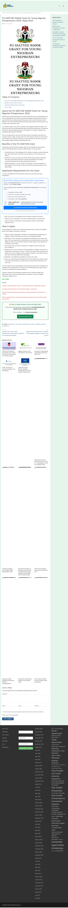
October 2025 (38, 741)
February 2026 (38, 728)
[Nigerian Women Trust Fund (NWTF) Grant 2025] (25, 346)
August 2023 (38, 821)
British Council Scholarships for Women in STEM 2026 (59, 28)
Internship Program (58, 823)
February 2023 (38, 839)
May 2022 (37, 867)
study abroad (59, 851)
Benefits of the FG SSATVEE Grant (13, 103)
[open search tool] (59, 6)
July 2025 (37, 750)
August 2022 (38, 858)
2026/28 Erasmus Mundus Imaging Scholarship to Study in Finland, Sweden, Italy (24, 370)
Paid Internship (55, 837)
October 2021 (38, 889)
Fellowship (55, 748)
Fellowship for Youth (58, 751)
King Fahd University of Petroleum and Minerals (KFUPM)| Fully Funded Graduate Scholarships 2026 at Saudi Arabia (24, 571)
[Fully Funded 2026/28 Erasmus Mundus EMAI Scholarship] (41, 627)
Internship (59, 816)
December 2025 (39, 735)
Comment (5, 693)
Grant (64, 814)
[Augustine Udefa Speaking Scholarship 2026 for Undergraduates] (9, 627)
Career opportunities (57, 741)
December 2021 (39, 882)
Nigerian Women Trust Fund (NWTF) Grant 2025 (25, 352)
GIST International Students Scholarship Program (58, 22)
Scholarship (61, 839)
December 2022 (39, 846)
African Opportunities (57, 732)
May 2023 (37, 830)
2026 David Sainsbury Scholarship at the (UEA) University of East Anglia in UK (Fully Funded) (9, 353)
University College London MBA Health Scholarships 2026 (7, 570)
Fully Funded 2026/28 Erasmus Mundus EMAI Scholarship (40, 680)
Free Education (62, 764)
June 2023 (37, 827)
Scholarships (5, 747)
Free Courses (5, 735)
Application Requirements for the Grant (15, 105)
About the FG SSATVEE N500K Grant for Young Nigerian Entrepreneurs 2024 (24, 100)
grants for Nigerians (36, 324)
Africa (53, 728)
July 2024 (37, 787)
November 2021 (39, 886)
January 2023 (38, 842)
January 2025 (38, 768)
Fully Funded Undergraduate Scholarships (56, 808)
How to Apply (8, 107)
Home (3, 12)
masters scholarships (57, 832)
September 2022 (39, 855)
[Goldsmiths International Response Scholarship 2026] (25, 627)
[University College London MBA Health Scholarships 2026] (9, 517)
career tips (55, 746)
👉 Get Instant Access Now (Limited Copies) (25, 207)
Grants (28, 324)
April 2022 (37, 870)
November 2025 (39, 738)
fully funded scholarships (58, 793)
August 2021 (38, 892)
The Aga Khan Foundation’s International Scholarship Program (59, 45)
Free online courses (56, 766)
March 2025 (38, 762)
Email (20, 705)
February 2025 (38, 765)
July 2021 (37, 895)
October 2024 (38, 778)
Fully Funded (18, 324)
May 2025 (37, 756)
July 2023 (37, 824)
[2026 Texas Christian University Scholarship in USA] (41, 517)
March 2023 (38, 836)
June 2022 (37, 864)
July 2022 (37, 861)
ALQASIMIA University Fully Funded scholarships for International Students (59, 33)
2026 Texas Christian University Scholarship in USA (41, 570)
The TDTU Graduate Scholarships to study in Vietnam (59, 39)
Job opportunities (57, 827)
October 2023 (38, 815)
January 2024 (38, 805)
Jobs (3, 744)
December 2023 (39, 809)
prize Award (55, 839)
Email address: (22, 741)
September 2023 (39, 818)
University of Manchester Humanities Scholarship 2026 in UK (41, 353)
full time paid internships (57, 768)
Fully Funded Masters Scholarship (58, 784)
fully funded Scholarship (57, 789)
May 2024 (37, 793)
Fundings (10, 23)
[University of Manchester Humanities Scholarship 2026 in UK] (41, 346)
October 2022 (38, 852)
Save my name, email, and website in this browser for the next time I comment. (23, 711)
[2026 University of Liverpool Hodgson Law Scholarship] (9, 362)
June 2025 (37, 753)
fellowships (55, 763)
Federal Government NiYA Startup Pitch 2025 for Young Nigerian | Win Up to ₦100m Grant (41, 462)
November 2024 (39, 775)
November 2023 (39, 812)
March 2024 (38, 799)
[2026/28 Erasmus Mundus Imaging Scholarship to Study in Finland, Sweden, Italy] (25, 362)
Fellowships (5, 731)
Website (37, 705)
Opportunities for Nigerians (56, 834)
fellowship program (55, 759)
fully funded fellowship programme (56, 776)
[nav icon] (63, 6)
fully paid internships (57, 812)
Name (4, 705)
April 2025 (37, 759)
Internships (5, 741)
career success (55, 744)
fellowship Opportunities (56, 754)
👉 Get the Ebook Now (25, 316)
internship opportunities (56, 820)
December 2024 (39, 772)
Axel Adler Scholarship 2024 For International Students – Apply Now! (19, 289)
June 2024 (37, 790)
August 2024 (38, 784)
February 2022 (38, 876)
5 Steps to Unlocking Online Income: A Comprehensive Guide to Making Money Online (23, 285)
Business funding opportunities (56, 736)
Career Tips (5, 728)
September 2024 (39, 781)
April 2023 (37, 833)
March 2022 (38, 873)
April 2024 (37, 796)
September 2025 (39, 744)
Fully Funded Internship (58, 781)
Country (21, 735)
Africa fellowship (59, 728)
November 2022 (39, 849)
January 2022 (38, 879)
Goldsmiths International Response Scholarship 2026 (24, 680)
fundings (24, 324)
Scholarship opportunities (58, 843)
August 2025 (38, 747)
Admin (4, 23)
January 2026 (38, 731)
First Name (21, 729)
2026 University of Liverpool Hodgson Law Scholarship (8, 369)
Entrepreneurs (11, 324)
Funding (54, 814)
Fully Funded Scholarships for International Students (58, 799)
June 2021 (37, 898)
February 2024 (38, 802)
